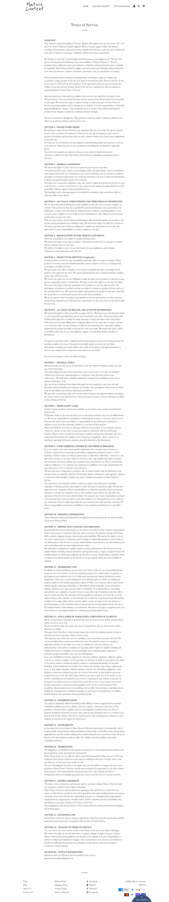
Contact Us (28, 892)
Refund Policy (60, 882)
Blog (25, 885)
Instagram (93, 892)
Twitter (92, 885)
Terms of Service (62, 892)
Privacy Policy (61, 889)
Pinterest (93, 889)
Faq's (25, 882)
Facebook (93, 882)
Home (85, 6)
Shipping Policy (61, 885)
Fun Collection (122, 6)
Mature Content (101, 6)
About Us (27, 889)
